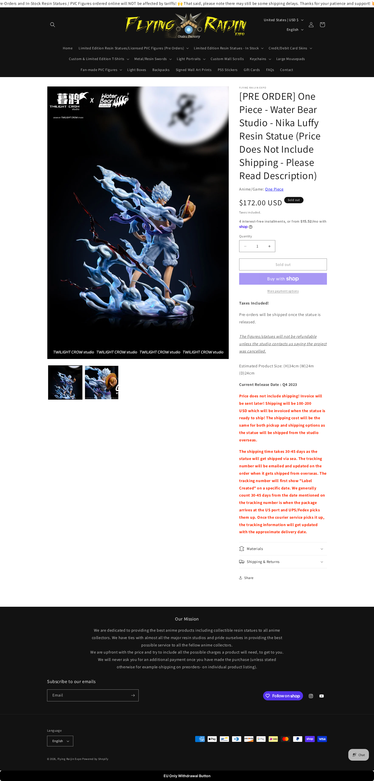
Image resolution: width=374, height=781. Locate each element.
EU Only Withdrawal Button (187, 776)
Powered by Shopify (95, 759)
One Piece (274, 189)
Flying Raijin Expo (69, 759)
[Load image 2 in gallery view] (102, 382)
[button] (52, 24)
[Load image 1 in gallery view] (65, 382)
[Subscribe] (132, 695)
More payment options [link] (283, 291)
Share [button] (249, 577)
